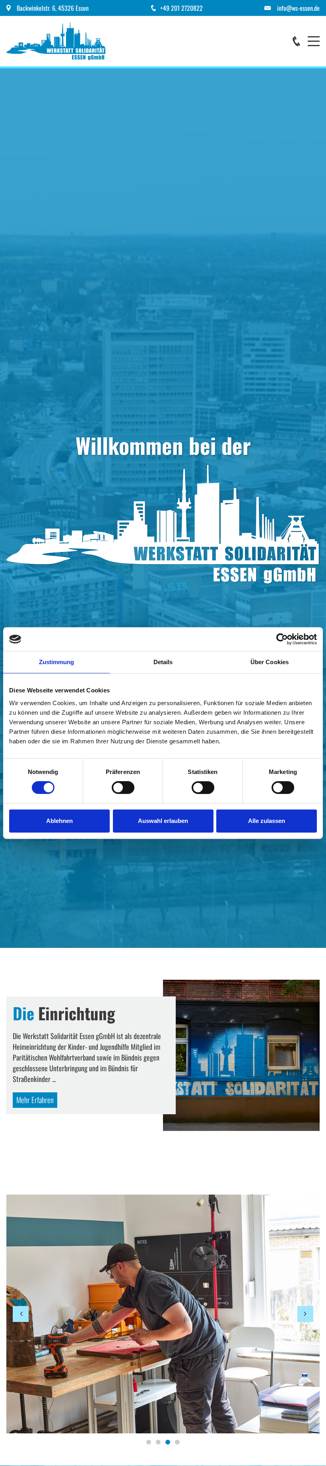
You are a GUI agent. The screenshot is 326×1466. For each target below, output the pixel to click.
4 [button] (177, 1442)
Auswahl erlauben (163, 820)
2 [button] (158, 1442)
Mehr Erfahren (35, 1099)
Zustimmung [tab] (56, 662)
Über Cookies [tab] (269, 662)
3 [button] (167, 1442)
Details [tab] (163, 662)
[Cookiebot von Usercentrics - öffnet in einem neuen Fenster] (282, 639)
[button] (21, 1314)
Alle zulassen (266, 820)
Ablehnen (59, 820)
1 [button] (148, 1442)
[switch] (123, 787)
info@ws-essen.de (298, 8)
